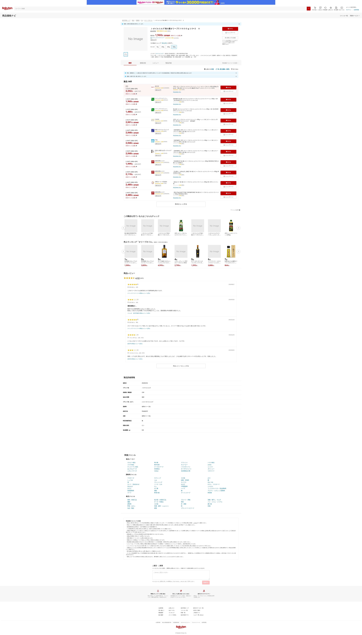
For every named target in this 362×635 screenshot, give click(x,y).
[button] (320, 8)
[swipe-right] (238, 227)
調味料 (138, 20)
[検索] (309, 8)
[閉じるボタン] (239, 23)
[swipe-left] (123, 227)
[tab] (130, 63)
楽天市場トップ (126, 20)
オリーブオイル (148, 20)
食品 (133, 20)
